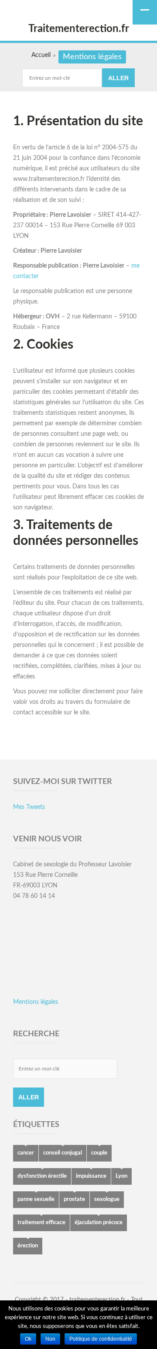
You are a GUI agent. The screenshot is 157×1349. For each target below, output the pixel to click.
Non (50, 1339)
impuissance (91, 1176)
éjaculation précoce (99, 1222)
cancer (25, 1153)
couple (99, 1153)
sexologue (106, 1199)
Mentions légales (35, 1002)
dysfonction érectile (42, 1176)
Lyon (121, 1176)
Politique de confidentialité (100, 1339)
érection (27, 1246)
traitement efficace (41, 1222)
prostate (74, 1199)
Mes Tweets (29, 807)
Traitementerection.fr (78, 29)
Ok (28, 1339)
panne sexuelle (36, 1199)
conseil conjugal (62, 1153)
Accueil (41, 55)
